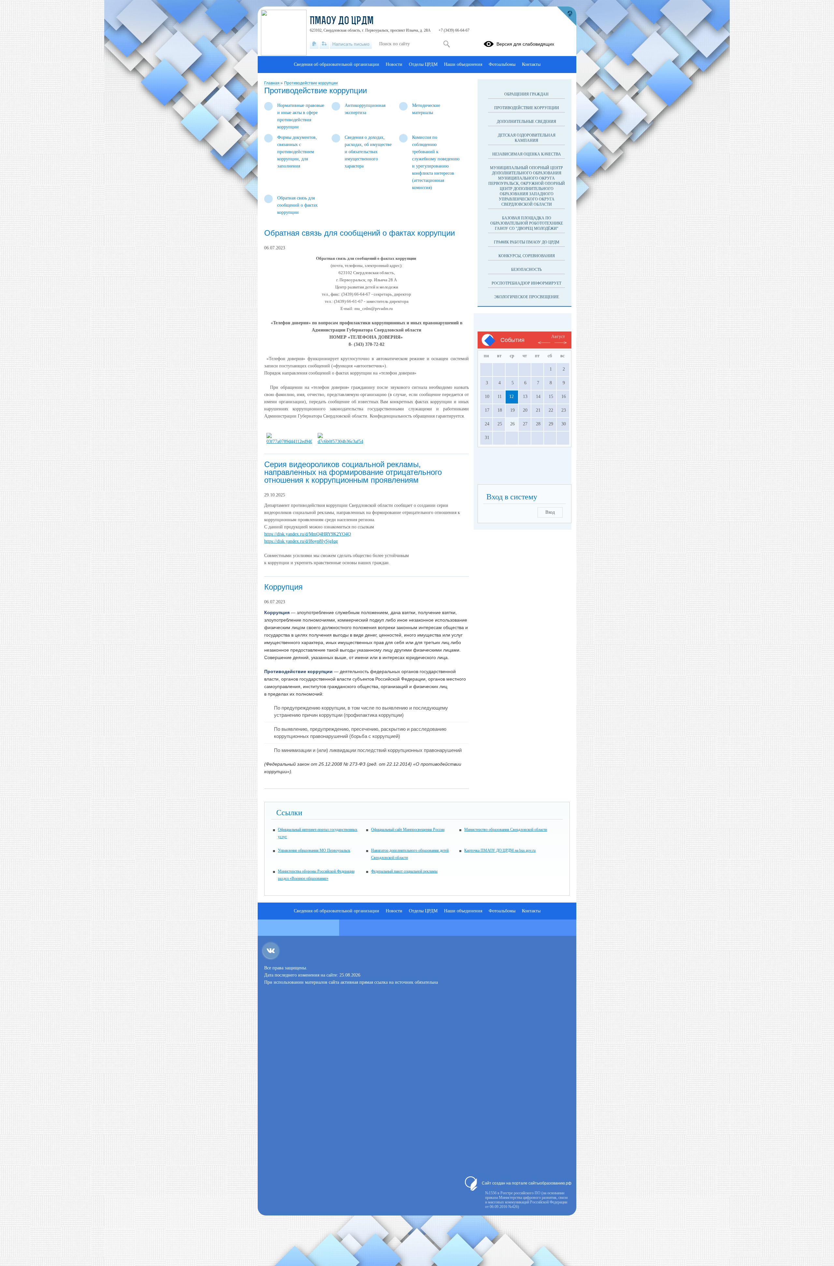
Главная (272, 83)
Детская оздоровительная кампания (526, 138)
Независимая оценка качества (526, 154)
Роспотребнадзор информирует (526, 283)
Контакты (531, 64)
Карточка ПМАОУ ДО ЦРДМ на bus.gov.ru (500, 850)
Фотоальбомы (502, 64)
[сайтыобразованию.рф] (566, 16)
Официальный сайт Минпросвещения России (407, 829)
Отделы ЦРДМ (423, 64)
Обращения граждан (526, 94)
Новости (394, 64)
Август (558, 336)
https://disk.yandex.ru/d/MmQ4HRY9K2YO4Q (307, 534)
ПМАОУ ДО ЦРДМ (342, 21)
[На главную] (314, 44)
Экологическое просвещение (526, 297)
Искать (446, 44)
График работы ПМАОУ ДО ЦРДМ (526, 242)
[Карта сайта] (324, 44)
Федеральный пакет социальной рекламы (404, 871)
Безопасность (526, 269)
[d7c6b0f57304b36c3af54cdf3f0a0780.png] (340, 441)
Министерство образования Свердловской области (505, 829)
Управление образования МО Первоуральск (314, 850)
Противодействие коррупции (311, 83)
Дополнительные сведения (526, 121)
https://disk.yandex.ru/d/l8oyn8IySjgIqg (301, 541)
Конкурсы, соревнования (526, 256)
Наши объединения (463, 64)
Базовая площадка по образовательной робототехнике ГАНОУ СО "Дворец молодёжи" (526, 223)
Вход (550, 512)
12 (511, 396)
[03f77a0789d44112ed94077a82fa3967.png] (289, 441)
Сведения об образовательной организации (336, 64)
